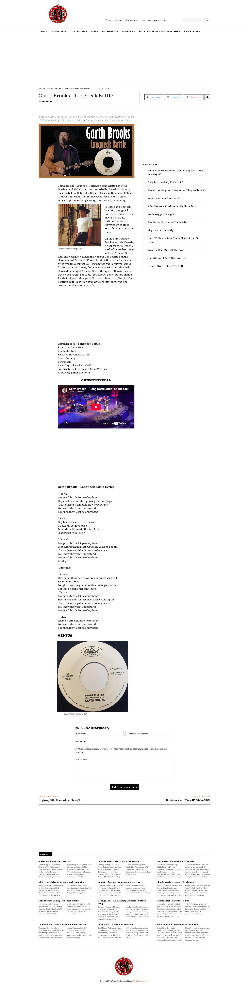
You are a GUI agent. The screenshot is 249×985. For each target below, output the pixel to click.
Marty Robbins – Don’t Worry (55, 861)
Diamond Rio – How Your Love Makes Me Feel (62, 924)
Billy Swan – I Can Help (160, 230)
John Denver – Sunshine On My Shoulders (172, 206)
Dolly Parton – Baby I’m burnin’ (165, 182)
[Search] (207, 20)
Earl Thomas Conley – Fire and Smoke (59, 900)
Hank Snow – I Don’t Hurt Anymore (168, 258)
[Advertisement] (124, 56)
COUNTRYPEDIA (96, 381)
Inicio (42, 88)
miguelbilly (47, 101)
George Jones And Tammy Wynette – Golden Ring (122, 902)
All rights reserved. (141, 981)
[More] (207, 97)
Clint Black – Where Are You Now (115, 924)
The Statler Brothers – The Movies (167, 222)
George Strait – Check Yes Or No (166, 266)
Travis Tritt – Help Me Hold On (173, 900)
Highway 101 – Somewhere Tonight (60, 800)
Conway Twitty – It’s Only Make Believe (118, 861)
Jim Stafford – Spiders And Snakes (175, 861)
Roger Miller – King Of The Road (166, 250)
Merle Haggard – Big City (162, 214)
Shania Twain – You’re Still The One (175, 882)
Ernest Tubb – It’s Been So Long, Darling (119, 882)
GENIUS (65, 636)
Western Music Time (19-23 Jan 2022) (188, 800)
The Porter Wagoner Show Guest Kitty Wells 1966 (176, 190)
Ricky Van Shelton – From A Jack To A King (62, 882)
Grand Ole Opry (55, 88)
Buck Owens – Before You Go (164, 198)
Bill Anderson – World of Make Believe (177, 924)
